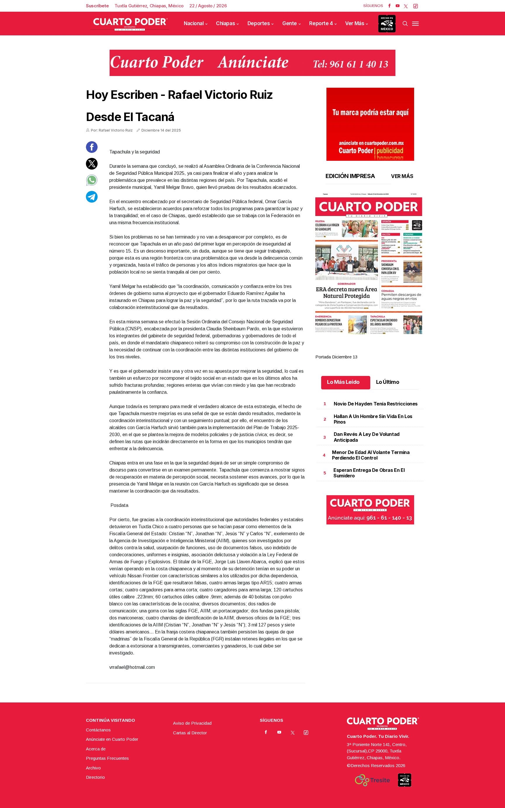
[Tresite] (372, 780)
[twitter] (406, 6)
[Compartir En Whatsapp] (92, 184)
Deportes (259, 23)
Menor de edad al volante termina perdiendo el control (370, 455)
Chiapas (225, 23)
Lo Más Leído (343, 382)
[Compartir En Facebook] (92, 151)
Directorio (95, 777)
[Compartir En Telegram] (92, 201)
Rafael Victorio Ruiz (220, 94)
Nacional (194, 23)
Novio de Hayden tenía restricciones (376, 404)
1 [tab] (351, 349)
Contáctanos (98, 729)
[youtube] (397, 6)
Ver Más (354, 23)
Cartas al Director (190, 732)
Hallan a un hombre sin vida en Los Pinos (373, 419)
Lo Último (387, 382)
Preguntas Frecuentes (107, 758)
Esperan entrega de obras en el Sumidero (368, 473)
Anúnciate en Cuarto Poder (112, 739)
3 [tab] (376, 349)
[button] (370, 263)
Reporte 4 (321, 23)
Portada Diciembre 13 (336, 356)
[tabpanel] (370, 276)
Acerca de (96, 748)
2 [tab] (364, 349)
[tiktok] (415, 6)
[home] (130, 23)
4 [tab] (388, 349)
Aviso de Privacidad (192, 723)
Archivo (93, 767)
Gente (289, 23)
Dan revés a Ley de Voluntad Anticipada (366, 437)
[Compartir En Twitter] (92, 168)
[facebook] (389, 6)
